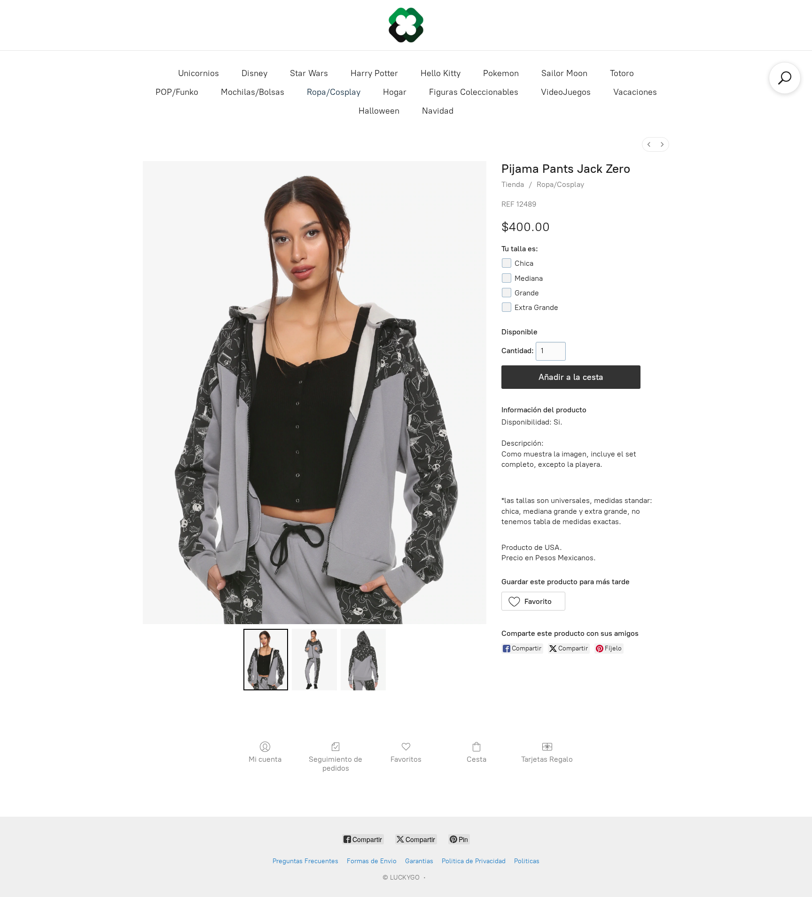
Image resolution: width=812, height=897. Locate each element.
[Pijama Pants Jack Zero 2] (363, 659)
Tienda (512, 184)
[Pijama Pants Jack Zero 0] (266, 659)
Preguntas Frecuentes (305, 861)
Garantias (419, 861)
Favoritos (406, 759)
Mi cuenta (265, 759)
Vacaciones (635, 92)
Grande (527, 292)
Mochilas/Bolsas (252, 92)
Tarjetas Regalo (547, 759)
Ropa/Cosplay (333, 92)
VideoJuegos (566, 92)
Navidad (437, 111)
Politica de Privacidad (474, 861)
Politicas (526, 861)
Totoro (622, 73)
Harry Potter (374, 73)
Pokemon (501, 73)
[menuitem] (649, 144)
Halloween (379, 111)
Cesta (476, 759)
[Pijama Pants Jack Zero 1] (314, 659)
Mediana (529, 278)
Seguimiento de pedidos (335, 764)
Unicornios (198, 73)
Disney (254, 73)
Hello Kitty (441, 73)
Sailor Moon (564, 73)
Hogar (394, 92)
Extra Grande (536, 307)
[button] (533, 601)
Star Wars (309, 73)
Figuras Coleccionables (473, 92)
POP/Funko (177, 92)
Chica (524, 263)
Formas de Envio (372, 861)
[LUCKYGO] (406, 25)
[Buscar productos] (784, 78)
